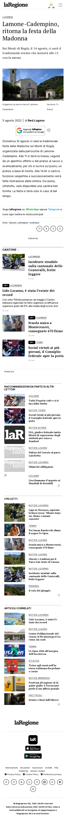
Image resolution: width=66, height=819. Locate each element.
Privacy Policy (14, 774)
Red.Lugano (36, 120)
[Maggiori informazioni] (48, 130)
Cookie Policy (31, 774)
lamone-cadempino (19, 222)
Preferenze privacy (52, 774)
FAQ (56, 768)
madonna (34, 222)
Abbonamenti (11, 768)
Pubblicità (23, 771)
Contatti (48, 768)
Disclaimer (25, 768)
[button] (6, 782)
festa (5, 222)
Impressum (37, 768)
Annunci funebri (37, 771)
